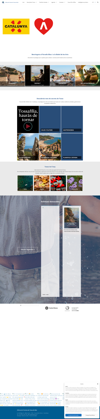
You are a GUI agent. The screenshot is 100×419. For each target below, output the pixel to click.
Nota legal (19, 415)
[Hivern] (58, 183)
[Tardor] (41, 183)
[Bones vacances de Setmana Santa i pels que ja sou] (56, 399)
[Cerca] (98, 2)
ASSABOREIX (62, 83)
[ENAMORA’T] (12, 75)
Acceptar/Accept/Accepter (73, 415)
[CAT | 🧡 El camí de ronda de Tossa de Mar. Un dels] (44, 399)
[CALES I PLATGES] (50, 119)
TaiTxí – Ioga (45, 294)
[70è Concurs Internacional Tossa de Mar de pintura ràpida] (71, 218)
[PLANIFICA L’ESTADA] (72, 146)
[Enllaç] (3, 2)
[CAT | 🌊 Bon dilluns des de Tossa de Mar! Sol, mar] (6, 399)
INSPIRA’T (37, 83)
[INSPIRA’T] (37, 75)
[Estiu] (25, 183)
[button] (97, 384)
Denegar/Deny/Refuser (90, 415)
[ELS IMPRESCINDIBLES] (87, 75)
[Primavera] (74, 183)
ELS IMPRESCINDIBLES (87, 83)
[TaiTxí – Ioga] (50, 250)
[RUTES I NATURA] (28, 146)
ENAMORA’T (12, 83)
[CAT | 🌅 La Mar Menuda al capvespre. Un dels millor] (31, 399)
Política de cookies (25, 415)
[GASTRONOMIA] (72, 119)
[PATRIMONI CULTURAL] (50, 146)
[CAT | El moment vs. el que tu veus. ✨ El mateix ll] (18, 399)
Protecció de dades (33, 415)
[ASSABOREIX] (62, 75)
